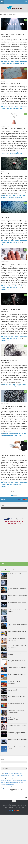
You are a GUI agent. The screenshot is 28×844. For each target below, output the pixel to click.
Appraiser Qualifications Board (12, 787)
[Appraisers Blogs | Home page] (14, 8)
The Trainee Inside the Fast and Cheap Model (17, 674)
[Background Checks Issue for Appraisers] (14, 254)
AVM (13, 778)
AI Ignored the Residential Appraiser (12, 174)
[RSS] (26, 499)
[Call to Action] (14, 207)
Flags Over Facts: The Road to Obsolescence (17, 573)
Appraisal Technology (15, 484)
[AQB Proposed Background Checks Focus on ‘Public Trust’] (14, 396)
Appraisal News (5, 63)
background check (6, 784)
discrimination (9, 778)
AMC (2, 61)
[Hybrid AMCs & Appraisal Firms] (14, 73)
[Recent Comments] (14, 570)
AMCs (15, 773)
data (20, 775)
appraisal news (16, 789)
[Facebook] (19, 499)
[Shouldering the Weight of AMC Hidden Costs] (14, 445)
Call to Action (5, 217)
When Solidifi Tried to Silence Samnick (16, 617)
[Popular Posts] (5, 570)
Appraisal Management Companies (18, 61)
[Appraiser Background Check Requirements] (14, 350)
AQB (19, 787)
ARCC (5, 780)
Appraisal (6, 61)
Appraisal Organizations (16, 242)
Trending (22, 63)
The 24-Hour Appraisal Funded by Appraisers (17, 602)
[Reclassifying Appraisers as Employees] (14, 118)
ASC (23, 790)
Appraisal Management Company (13, 780)
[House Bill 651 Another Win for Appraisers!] (14, 299)
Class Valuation (11, 773)
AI (1, 195)
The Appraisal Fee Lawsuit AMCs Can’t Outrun (17, 581)
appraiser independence (12, 782)
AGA (18, 782)
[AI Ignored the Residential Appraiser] (14, 163)
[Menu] (26, 2)
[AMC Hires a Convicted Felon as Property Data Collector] (14, 24)
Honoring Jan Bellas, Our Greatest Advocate (17, 725)
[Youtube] (24, 499)
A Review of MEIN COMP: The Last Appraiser (17, 667)
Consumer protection (18, 778)
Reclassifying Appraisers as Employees (13, 129)
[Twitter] (21, 499)
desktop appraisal (6, 790)
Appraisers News (14, 63)
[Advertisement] (14, 544)
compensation (7, 786)
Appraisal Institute (16, 195)
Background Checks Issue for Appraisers (13, 264)
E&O (21, 108)
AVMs (21, 780)
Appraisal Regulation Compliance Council (11, 775)
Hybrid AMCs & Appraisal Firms (10, 83)
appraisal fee (5, 773)
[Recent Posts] (22, 570)
